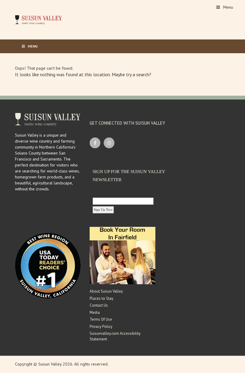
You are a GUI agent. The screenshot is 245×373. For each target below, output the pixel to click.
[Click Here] (122, 255)
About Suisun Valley (106, 291)
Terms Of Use (101, 319)
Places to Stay (101, 298)
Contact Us (99, 305)
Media (95, 312)
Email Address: (103, 192)
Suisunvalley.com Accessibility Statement (115, 336)
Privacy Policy (101, 326)
